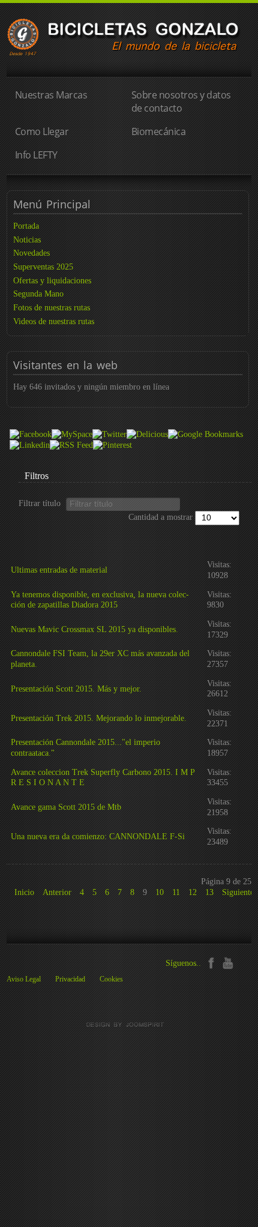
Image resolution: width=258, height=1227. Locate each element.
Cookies (111, 979)
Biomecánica (158, 131)
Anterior (57, 892)
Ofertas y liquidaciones (52, 280)
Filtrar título (42, 503)
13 (209, 892)
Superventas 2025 (43, 266)
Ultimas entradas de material (59, 569)
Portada (26, 226)
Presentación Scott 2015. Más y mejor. (76, 688)
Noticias (27, 239)
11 (176, 892)
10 (159, 892)
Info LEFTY (36, 154)
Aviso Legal (24, 979)
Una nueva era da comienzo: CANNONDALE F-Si (98, 836)
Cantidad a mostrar (161, 517)
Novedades (31, 253)
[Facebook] (211, 961)
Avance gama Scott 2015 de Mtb (66, 807)
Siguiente (238, 892)
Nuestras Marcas (51, 94)
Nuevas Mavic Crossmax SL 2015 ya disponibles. (94, 629)
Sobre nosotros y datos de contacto (181, 101)
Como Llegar (42, 131)
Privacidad (70, 979)
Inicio (24, 892)
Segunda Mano (38, 293)
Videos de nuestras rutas (53, 321)
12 (192, 892)
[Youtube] (228, 961)
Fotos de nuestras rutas (51, 307)
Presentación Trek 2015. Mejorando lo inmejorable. (99, 718)
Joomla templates (129, 1024)
